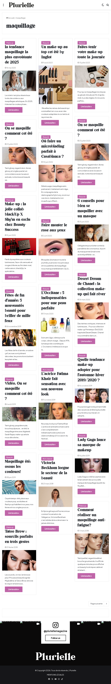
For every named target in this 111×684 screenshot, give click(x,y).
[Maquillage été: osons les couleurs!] (19, 487)
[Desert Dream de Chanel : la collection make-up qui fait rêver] (92, 310)
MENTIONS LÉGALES (55, 675)
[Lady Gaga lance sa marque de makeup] (92, 465)
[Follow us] (55, 626)
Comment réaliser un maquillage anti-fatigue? (92, 517)
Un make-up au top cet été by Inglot (54, 52)
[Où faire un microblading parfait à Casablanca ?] (56, 173)
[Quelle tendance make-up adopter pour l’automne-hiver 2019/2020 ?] (92, 395)
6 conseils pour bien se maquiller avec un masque (91, 208)
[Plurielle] (21, 5)
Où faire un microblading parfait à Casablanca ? (52, 149)
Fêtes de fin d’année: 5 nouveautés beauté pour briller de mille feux (17, 308)
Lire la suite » (13, 110)
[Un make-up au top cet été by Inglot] (56, 84)
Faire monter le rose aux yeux (54, 227)
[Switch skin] (103, 6)
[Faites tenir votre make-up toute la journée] (92, 76)
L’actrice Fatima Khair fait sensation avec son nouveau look (54, 384)
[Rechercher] (107, 6)
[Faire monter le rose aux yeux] (56, 247)
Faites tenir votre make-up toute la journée (91, 52)
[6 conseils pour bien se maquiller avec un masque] (92, 232)
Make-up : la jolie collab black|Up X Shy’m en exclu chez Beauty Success (17, 216)
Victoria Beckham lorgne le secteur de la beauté (55, 470)
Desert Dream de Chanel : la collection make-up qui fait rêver (92, 286)
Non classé (47, 370)
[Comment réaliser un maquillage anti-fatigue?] (92, 544)
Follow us (55, 638)
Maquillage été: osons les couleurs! (18, 467)
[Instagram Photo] (10, 631)
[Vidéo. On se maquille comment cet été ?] (19, 414)
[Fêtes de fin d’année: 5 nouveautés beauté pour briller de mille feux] (19, 337)
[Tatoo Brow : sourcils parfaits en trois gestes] (19, 560)
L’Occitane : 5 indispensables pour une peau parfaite (53, 300)
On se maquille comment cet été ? (91, 130)
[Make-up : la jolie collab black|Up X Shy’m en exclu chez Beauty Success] (19, 246)
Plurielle (73, 670)
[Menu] (3, 6)
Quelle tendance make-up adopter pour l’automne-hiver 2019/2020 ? (91, 370)
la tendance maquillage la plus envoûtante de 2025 (18, 54)
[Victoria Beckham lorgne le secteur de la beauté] (56, 496)
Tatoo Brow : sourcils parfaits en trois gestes (19, 537)
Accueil (11, 18)
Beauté (46, 43)
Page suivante (96, 604)
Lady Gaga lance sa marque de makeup (92, 445)
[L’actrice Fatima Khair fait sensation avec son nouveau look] (56, 411)
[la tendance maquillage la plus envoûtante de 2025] (19, 81)
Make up (10, 43)
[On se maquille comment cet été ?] (92, 152)
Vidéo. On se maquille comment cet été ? (18, 391)
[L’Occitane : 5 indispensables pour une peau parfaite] (56, 325)
